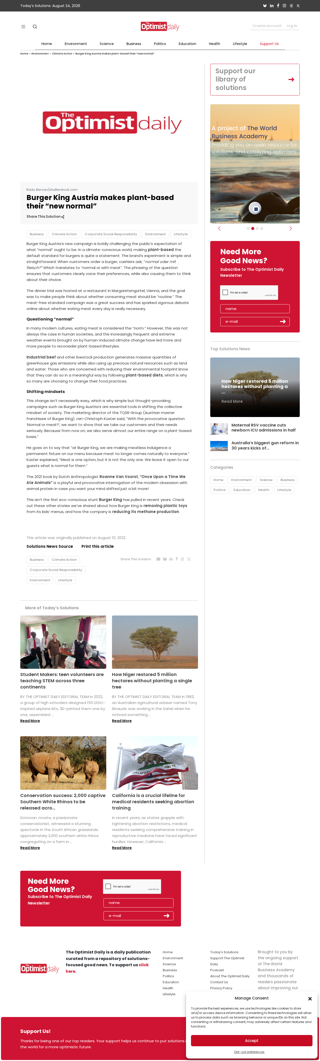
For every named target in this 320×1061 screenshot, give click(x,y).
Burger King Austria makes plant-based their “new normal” (115, 54)
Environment (76, 43)
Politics (160, 43)
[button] (310, 998)
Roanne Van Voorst (119, 476)
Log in (292, 25)
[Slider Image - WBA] (252, 228)
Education (187, 43)
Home (47, 43)
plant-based (161, 249)
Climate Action (62, 54)
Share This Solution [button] (43, 216)
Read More (30, 720)
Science (107, 43)
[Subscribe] (248, 228)
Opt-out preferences (249, 1052)
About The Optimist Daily (230, 976)
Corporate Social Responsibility (111, 234)
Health (214, 43)
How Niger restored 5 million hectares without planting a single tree (152, 680)
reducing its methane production (145, 511)
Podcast (217, 970)
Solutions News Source (49, 546)
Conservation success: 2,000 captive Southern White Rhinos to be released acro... (63, 801)
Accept (251, 1040)
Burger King (110, 499)
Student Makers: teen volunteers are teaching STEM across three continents (62, 680)
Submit (283, 321)
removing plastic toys (165, 505)
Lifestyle (240, 43)
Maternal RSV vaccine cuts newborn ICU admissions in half (264, 427)
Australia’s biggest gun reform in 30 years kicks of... (265, 445)
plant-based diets (144, 375)
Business (133, 43)
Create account (267, 25)
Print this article (98, 546)
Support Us (269, 43)
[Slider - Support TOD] (257, 228)
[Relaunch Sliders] (261, 228)
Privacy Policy (221, 988)
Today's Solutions (224, 952)
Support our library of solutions (236, 79)
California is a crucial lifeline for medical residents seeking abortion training (153, 801)
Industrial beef (41, 357)
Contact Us (219, 982)
